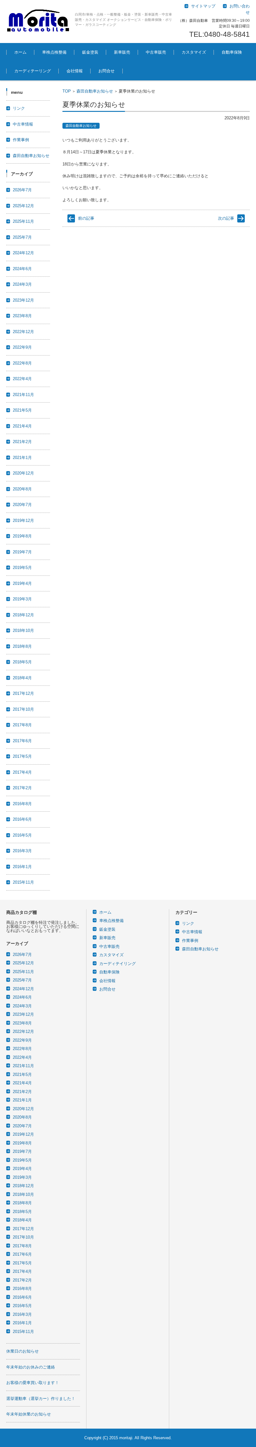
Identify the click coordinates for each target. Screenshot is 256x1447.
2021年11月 (23, 394)
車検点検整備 (54, 52)
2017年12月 (23, 693)
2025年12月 (23, 205)
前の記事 (86, 218)
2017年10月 (23, 709)
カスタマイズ (194, 52)
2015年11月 (23, 882)
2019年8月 (22, 536)
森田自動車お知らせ (94, 91)
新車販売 (122, 52)
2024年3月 (22, 284)
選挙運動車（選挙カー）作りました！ (40, 1398)
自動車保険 (232, 52)
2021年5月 (22, 410)
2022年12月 (23, 331)
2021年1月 (22, 457)
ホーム (20, 52)
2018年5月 (22, 662)
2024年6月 (22, 268)
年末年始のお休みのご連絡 (30, 1367)
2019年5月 (22, 567)
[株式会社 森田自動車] (38, 21)
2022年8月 (22, 363)
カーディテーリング (32, 71)
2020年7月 (22, 504)
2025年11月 (23, 221)
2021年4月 (22, 426)
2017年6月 (22, 740)
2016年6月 (22, 819)
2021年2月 (22, 441)
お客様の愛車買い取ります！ (32, 1382)
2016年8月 (22, 803)
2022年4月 (22, 378)
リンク (19, 108)
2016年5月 (22, 835)
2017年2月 (22, 788)
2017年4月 (22, 772)
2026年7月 (22, 190)
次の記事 (226, 218)
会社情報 (74, 71)
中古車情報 (23, 124)
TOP (66, 91)
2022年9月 (22, 347)
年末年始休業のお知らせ (28, 1414)
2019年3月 (22, 599)
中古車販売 (156, 52)
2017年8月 (22, 725)
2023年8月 (22, 315)
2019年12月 (23, 520)
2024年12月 (23, 253)
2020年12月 (23, 473)
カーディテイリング (117, 963)
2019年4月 (22, 583)
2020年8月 (22, 489)
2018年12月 (23, 615)
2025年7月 (22, 237)
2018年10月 (23, 630)
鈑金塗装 (90, 52)
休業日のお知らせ (22, 1351)
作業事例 (21, 139)
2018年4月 (22, 678)
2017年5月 (22, 756)
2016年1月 (22, 866)
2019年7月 (22, 552)
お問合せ (106, 71)
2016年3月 (22, 850)
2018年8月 (22, 646)
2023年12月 (23, 300)
